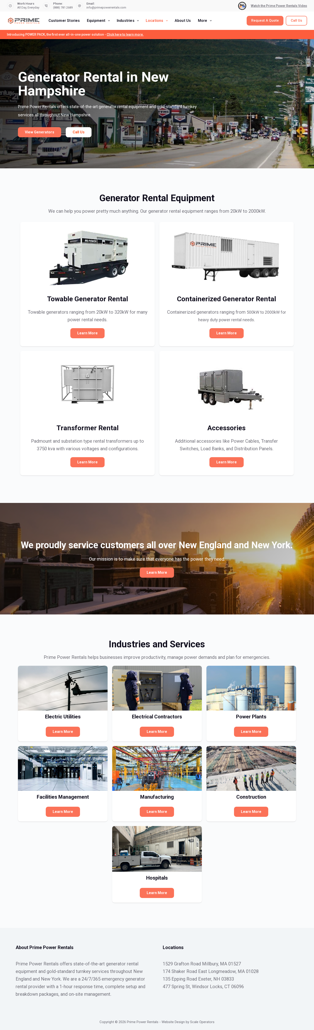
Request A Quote (265, 20)
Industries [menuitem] (125, 20)
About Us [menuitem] (183, 20)
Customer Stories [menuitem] (64, 20)
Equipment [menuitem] (96, 20)
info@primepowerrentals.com (106, 7)
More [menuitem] (202, 20)
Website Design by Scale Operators (188, 1022)
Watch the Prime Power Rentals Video (279, 6)
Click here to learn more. (125, 34)
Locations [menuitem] (154, 20)
